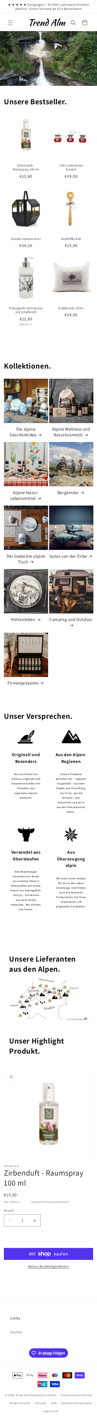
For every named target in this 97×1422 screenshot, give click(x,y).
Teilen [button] (14, 1284)
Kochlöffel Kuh (71, 238)
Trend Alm (22, 1395)
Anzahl (9, 1210)
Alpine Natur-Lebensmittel (24, 495)
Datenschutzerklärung (76, 1395)
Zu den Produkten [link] (48, 928)
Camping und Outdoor (71, 619)
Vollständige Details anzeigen (62, 1284)
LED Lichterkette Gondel (71, 167)
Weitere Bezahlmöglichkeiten (48, 1266)
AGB (54, 1403)
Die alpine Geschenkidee (23, 432)
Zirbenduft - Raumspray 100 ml (26, 167)
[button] (10, 23)
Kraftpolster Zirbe (71, 308)
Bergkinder (68, 492)
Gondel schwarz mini (26, 238)
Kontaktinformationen (76, 1403)
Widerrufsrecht (20, 1403)
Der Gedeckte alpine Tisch (26, 559)
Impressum (50, 1411)
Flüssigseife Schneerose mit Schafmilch (26, 310)
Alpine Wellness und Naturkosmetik (71, 432)
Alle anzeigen (48, 340)
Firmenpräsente (23, 683)
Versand (26, 1202)
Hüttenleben (23, 619)
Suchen (16, 1332)
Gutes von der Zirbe (68, 556)
